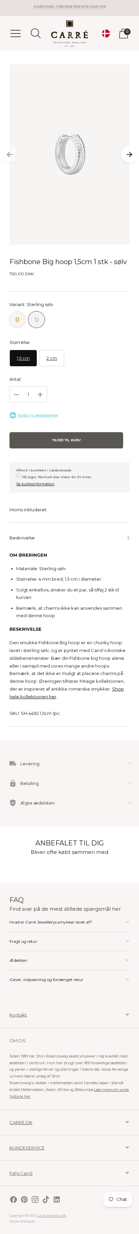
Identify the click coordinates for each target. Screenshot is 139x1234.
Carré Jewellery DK (51, 1215)
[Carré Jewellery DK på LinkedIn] (57, 1200)
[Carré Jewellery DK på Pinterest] (24, 1200)
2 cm (52, 358)
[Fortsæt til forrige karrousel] (9, 154)
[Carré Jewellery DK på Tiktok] (46, 1200)
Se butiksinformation (35, 484)
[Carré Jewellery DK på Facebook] (13, 1200)
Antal (15, 379)
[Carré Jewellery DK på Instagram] (35, 1200)
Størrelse (19, 342)
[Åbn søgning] (35, 33)
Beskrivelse (22, 537)
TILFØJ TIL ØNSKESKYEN (38, 415)
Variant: (31, 304)
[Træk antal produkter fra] (16, 395)
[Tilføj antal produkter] (40, 395)
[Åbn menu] (15, 33)
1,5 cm (23, 358)
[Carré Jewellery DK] (69, 33)
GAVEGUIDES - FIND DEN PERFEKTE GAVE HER (70, 6)
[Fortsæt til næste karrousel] (129, 154)
